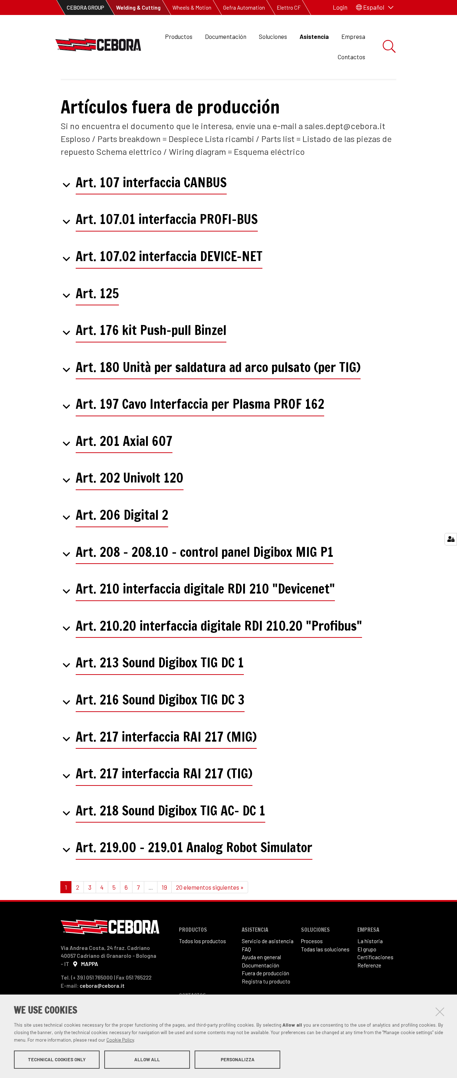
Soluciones (273, 36)
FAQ (246, 949)
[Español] (98, 47)
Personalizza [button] (238, 1059)
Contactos (351, 56)
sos (318, 941)
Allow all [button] (147, 1059)
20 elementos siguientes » (209, 887)
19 (164, 887)
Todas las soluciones (325, 949)
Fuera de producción (265, 973)
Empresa (353, 36)
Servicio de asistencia (267, 941)
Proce (307, 941)
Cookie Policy (120, 1040)
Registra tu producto (266, 981)
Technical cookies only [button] (57, 1059)
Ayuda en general (261, 957)
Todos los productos (202, 941)
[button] (374, 7)
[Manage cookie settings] (451, 539)
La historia (370, 941)
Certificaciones (375, 957)
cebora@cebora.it (102, 985)
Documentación (225, 36)
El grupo (366, 949)
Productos (178, 36)
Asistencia (314, 36)
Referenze (369, 965)
